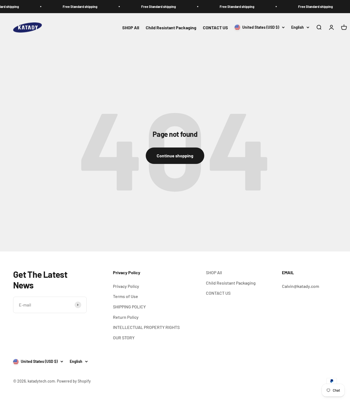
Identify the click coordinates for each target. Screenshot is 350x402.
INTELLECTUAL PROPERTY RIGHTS (146, 327)
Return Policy (126, 317)
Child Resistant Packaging (171, 27)
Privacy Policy (126, 286)
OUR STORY (124, 337)
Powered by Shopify (74, 381)
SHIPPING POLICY (129, 306)
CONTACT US (215, 27)
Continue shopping (175, 155)
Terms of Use (125, 296)
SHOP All (130, 27)
